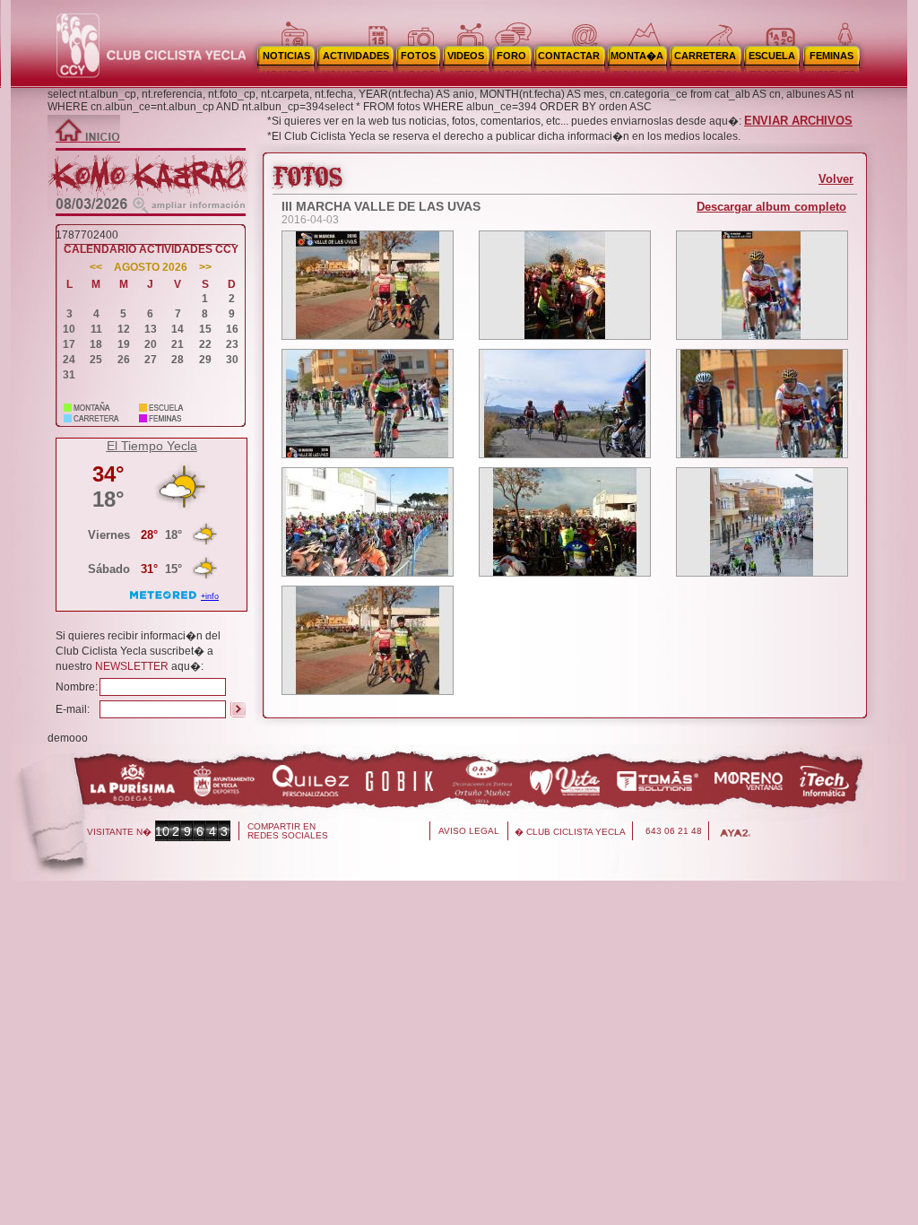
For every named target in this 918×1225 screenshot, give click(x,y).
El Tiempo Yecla (152, 446)
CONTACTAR (569, 55)
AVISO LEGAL (468, 831)
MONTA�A (637, 55)
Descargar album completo (771, 206)
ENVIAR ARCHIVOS (798, 120)
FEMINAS (831, 55)
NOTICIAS (286, 55)
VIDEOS (465, 55)
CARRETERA (705, 55)
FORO (511, 55)
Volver (835, 179)
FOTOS (418, 55)
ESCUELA (772, 55)
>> (205, 268)
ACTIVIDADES (356, 55)
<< (96, 268)
